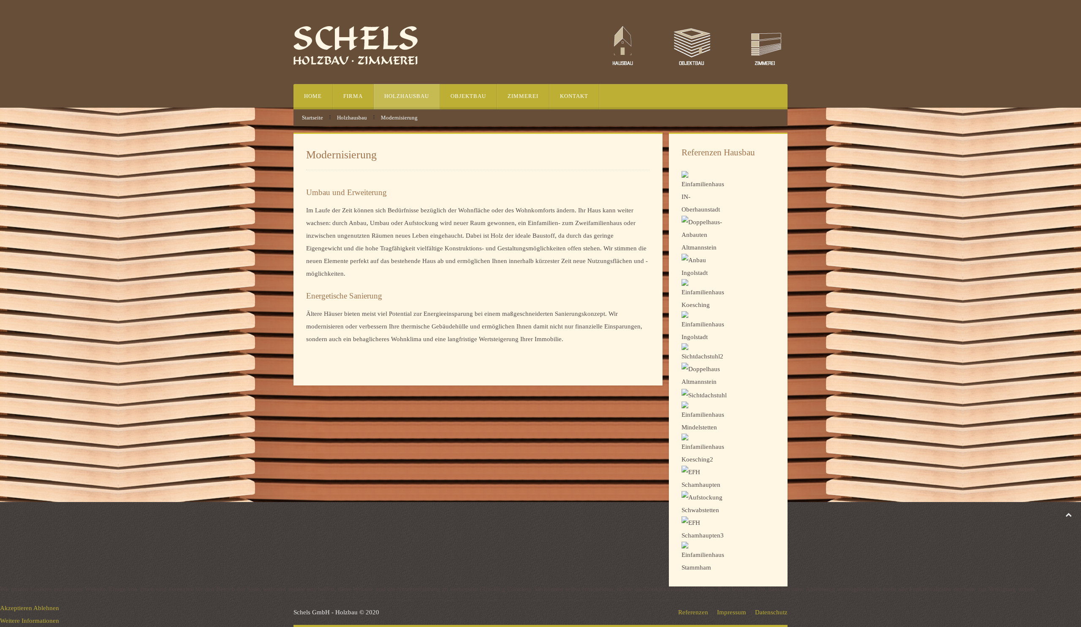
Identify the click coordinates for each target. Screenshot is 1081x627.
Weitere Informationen (29, 620)
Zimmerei (523, 96)
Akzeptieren (16, 608)
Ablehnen (46, 608)
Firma (353, 96)
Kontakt (574, 96)
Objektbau (468, 96)
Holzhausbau (406, 96)
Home (313, 96)
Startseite (312, 117)
